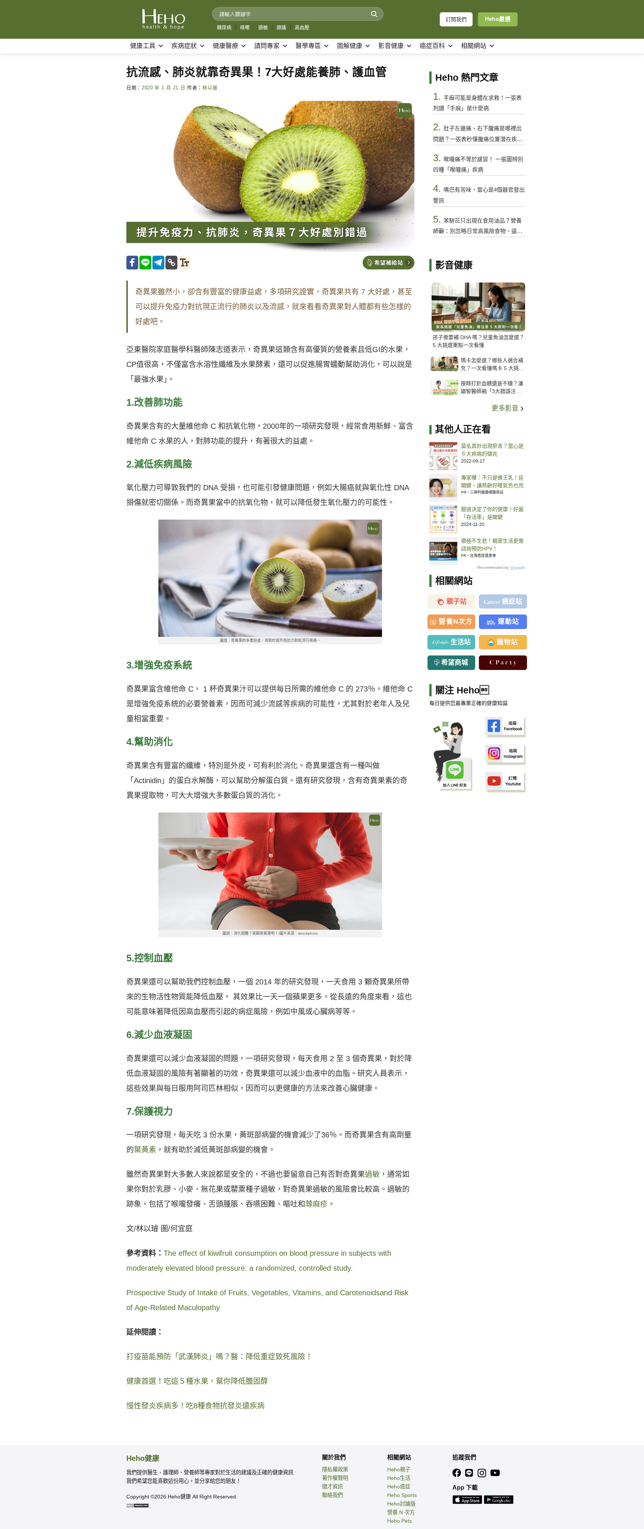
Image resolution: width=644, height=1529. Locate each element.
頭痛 (281, 27)
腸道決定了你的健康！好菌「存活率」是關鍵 (492, 513)
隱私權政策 (335, 1469)
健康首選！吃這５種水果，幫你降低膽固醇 (197, 1381)
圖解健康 (349, 46)
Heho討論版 (401, 1504)
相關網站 (473, 46)
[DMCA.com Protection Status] (137, 1505)
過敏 (263, 27)
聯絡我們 (332, 1495)
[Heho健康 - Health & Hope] (163, 19)
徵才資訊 (332, 1487)
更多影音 (506, 408)
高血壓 (302, 27)
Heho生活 (398, 1478)
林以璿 (210, 87)
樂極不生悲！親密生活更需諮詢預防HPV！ (492, 545)
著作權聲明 (335, 1478)
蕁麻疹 (316, 1204)
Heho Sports (402, 1495)
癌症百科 (432, 46)
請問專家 (267, 46)
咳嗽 (245, 27)
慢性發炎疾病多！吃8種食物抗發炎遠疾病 (195, 1406)
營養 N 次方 (401, 1512)
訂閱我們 (456, 19)
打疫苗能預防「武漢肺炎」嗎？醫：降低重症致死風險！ (219, 1357)
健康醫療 (225, 46)
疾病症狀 (184, 46)
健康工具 (142, 46)
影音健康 (391, 46)
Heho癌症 (398, 1487)
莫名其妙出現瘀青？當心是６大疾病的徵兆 (492, 450)
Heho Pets (399, 1521)
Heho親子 (398, 1469)
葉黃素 (145, 1150)
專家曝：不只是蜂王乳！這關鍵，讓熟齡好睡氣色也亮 (492, 481)
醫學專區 (308, 46)
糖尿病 (224, 27)
